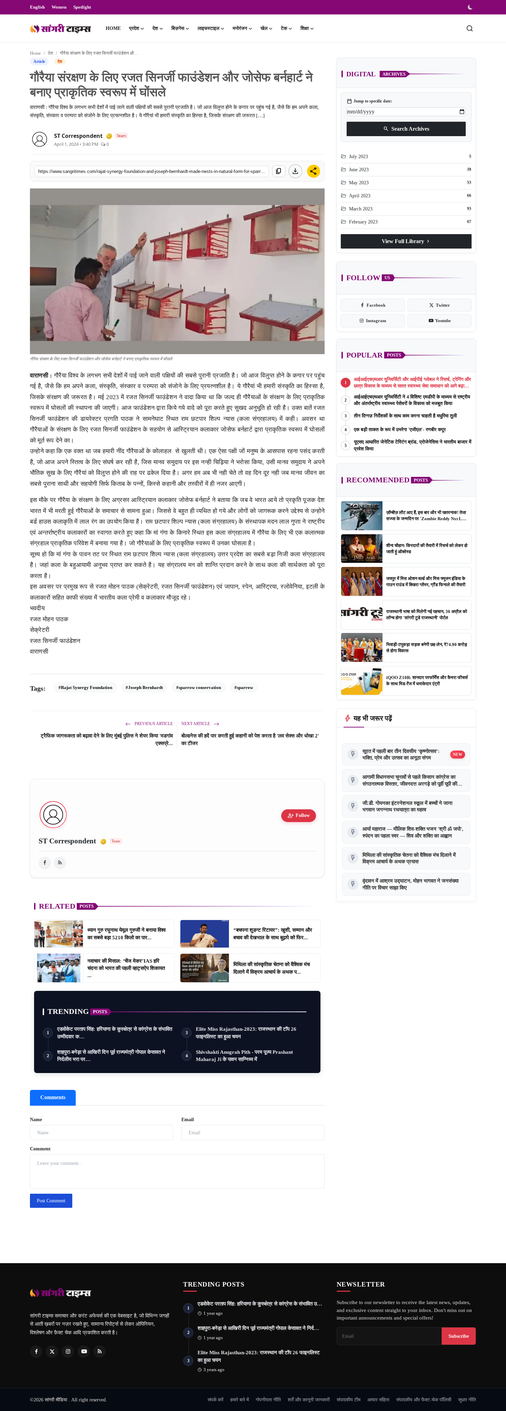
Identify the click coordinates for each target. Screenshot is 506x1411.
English (37, 7)
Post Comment (51, 1200)
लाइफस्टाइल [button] (208, 28)
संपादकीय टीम (348, 1399)
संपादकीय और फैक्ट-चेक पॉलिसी (423, 1399)
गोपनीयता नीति (268, 1399)
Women (59, 7)
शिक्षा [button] (305, 28)
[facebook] (45, 863)
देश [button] (155, 28)
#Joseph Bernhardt (144, 687)
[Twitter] (52, 1351)
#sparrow (243, 687)
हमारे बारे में (239, 1399)
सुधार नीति (467, 1399)
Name (36, 1119)
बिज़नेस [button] (177, 28)
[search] (469, 28)
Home (113, 28)
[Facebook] (36, 1351)
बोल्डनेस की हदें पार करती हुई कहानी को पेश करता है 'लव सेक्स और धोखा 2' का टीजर (250, 739)
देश (50, 53)
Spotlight (82, 7)
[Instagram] (68, 1351)
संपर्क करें (215, 1399)
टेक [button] (284, 28)
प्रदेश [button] (134, 28)
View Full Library (406, 241)
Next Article (196, 723)
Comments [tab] (52, 1097)
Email (187, 1119)
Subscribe (459, 1336)
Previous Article (153, 723)
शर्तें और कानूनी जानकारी (309, 1399)
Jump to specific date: (369, 101)
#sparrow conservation (198, 687)
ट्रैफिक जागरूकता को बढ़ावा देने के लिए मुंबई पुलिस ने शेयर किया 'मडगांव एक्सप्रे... (107, 739)
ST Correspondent (78, 136)
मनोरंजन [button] (240, 28)
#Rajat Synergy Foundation (85, 687)
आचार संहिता (378, 1399)
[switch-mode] (471, 7)
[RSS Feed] (60, 863)
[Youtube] (83, 1351)
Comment (40, 1148)
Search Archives (406, 128)
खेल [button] (264, 28)
